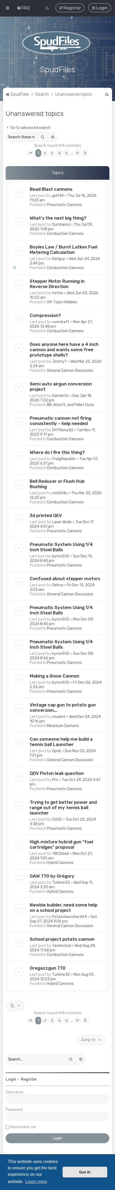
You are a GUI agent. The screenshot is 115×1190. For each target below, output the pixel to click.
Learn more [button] (36, 1181)
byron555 (60, 556)
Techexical (61, 945)
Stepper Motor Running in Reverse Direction (57, 283)
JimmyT (59, 361)
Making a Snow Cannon (54, 676)
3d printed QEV (46, 515)
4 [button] (59, 153)
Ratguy (58, 259)
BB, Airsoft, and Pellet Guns (70, 405)
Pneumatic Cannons (64, 204)
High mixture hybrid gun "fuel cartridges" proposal (61, 844)
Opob (56, 751)
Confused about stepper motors (65, 578)
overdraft (60, 322)
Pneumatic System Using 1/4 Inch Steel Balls (61, 547)
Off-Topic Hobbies (62, 302)
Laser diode (62, 522)
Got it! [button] (85, 1172)
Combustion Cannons (65, 233)
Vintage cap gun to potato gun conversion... (63, 707)
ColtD (57, 819)
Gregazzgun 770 (48, 968)
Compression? (45, 315)
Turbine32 (61, 882)
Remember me (23, 1127)
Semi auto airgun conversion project (61, 386)
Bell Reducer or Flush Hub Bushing (57, 484)
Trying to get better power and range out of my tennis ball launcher (63, 807)
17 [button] (77, 153)
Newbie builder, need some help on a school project (63, 907)
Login (11, 1079)
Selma (57, 585)
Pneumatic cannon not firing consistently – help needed (60, 420)
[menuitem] (23, 8)
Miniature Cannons (63, 726)
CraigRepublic (64, 459)
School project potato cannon (62, 939)
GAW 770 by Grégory (52, 876)
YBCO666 (60, 853)
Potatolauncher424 (69, 916)
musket (59, 716)
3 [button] (52, 153)
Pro (55, 780)
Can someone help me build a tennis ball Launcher (61, 741)
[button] (30, 153)
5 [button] (67, 153)
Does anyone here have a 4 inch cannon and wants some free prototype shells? (64, 350)
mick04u (59, 493)
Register (29, 1079)
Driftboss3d (62, 430)
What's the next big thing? (58, 218)
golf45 (58, 195)
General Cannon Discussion (70, 370)
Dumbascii (61, 224)
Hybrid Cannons (60, 862)
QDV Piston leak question (57, 773)
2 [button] (45, 153)
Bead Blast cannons (51, 189)
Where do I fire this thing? (57, 452)
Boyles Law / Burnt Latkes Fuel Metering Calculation (63, 249)
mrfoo (57, 293)
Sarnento (60, 395)
